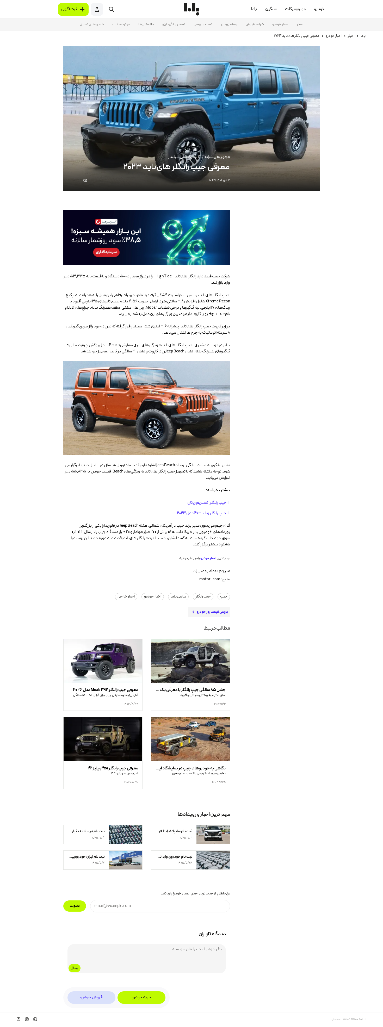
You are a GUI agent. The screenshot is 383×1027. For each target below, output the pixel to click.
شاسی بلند (178, 596)
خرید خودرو (142, 997)
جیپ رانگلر (203, 596)
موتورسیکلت (121, 24)
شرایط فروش (254, 24)
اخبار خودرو (280, 24)
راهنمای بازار (229, 24)
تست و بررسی (203, 24)
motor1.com (209, 579)
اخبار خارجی (126, 596)
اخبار (300, 24)
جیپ (223, 596)
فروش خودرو (91, 997)
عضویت (75, 906)
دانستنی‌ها (146, 24)
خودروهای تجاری (92, 24)
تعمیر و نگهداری (173, 24)
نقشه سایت (335, 1020)
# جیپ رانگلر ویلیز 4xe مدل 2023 (203, 513)
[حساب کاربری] (97, 9)
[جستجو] (111, 9)
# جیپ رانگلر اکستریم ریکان (208, 503)
